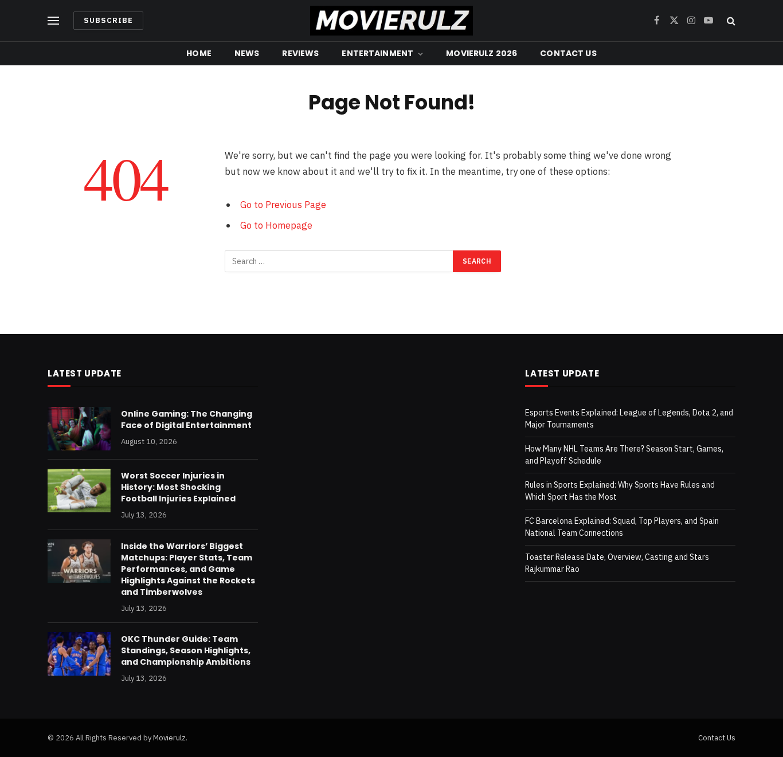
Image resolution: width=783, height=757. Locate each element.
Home (199, 53)
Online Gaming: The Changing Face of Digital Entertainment (186, 419)
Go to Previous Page (283, 204)
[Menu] (53, 21)
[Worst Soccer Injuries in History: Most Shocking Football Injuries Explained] (79, 490)
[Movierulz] (391, 20)
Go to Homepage (276, 225)
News (247, 53)
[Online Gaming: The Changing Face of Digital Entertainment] (79, 428)
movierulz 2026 (481, 53)
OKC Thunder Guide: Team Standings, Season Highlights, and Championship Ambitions (185, 650)
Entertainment (377, 53)
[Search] (730, 21)
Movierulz (169, 738)
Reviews (300, 53)
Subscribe (108, 20)
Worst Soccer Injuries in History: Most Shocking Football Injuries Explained (178, 487)
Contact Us (568, 53)
